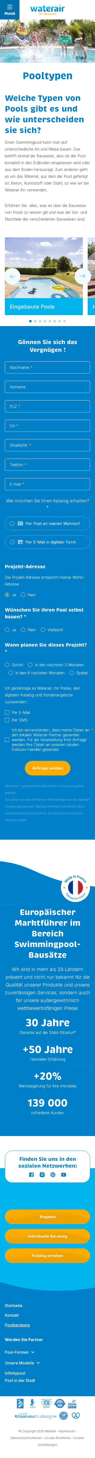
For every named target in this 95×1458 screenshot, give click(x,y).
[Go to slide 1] (30, 321)
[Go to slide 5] (50, 321)
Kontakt (12, 1315)
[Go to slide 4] (45, 321)
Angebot (47, 1216)
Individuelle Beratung (47, 1236)
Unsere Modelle (19, 1362)
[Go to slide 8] (64, 321)
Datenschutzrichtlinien (26, 1438)
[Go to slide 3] (40, 321)
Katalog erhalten (47, 1255)
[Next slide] (83, 276)
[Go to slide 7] (59, 321)
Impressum (67, 1431)
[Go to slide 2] (35, 321)
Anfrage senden (47, 768)
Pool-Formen (17, 1352)
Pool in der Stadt (20, 1380)
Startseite (13, 1305)
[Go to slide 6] (55, 321)
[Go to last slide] (12, 276)
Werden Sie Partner (24, 1339)
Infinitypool (15, 1373)
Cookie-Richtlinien (58, 1438)
